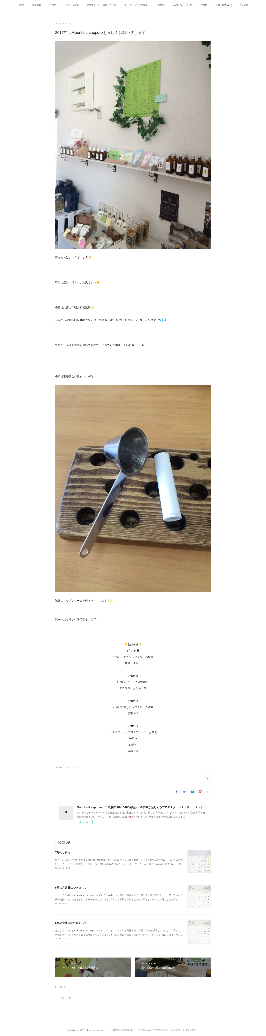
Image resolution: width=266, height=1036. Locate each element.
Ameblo (244, 4)
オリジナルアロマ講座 (136, 4)
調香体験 (36, 4)
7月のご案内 (62, 852)
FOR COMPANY (223, 4)
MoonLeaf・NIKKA (183, 4)
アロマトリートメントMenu (64, 4)
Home (21, 4)
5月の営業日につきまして (71, 887)
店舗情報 (160, 4)
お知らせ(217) (61, 767)
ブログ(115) (74, 767)
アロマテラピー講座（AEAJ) (101, 4)
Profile (203, 4)
